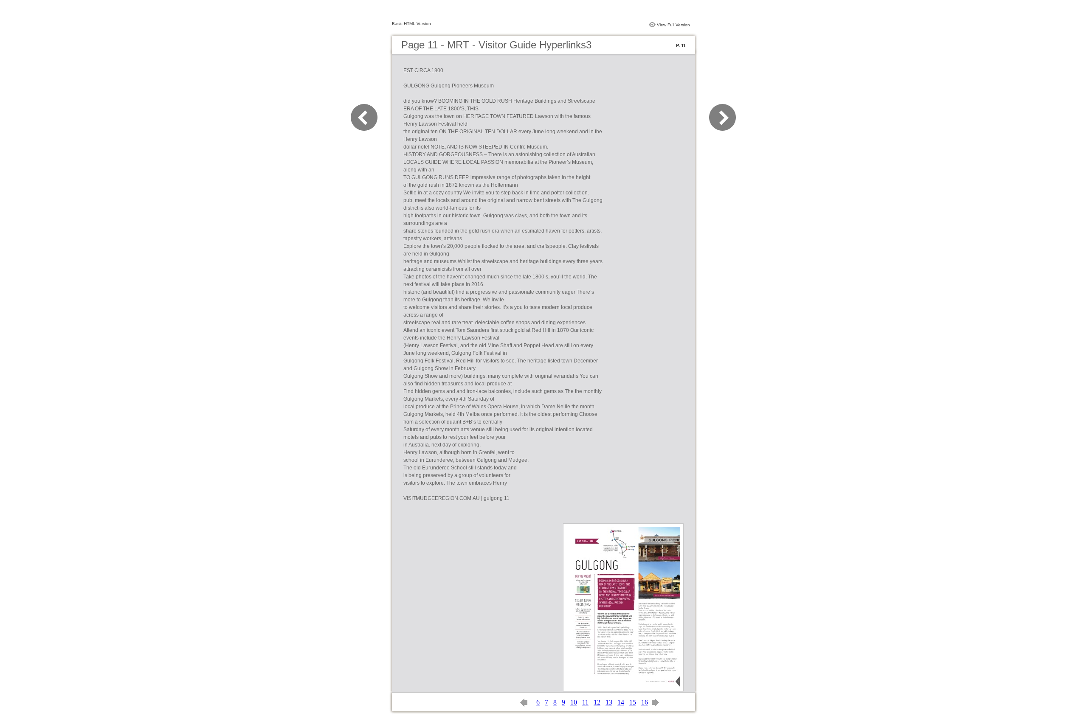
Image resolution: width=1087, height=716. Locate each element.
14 (620, 702)
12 (597, 702)
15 (632, 702)
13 (608, 702)
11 (585, 702)
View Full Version (673, 24)
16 (644, 702)
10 (573, 702)
